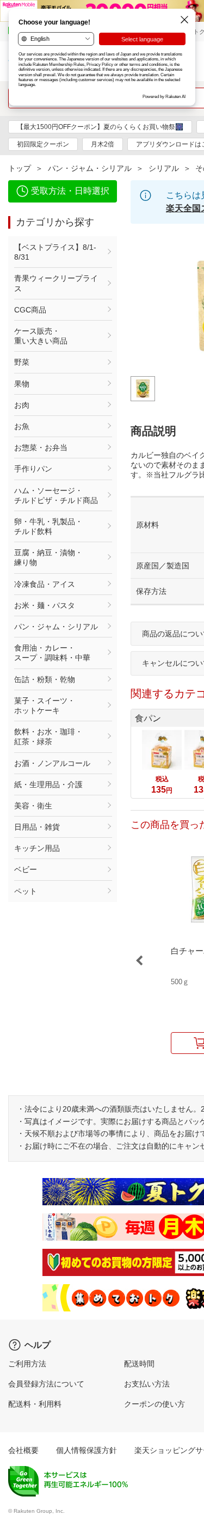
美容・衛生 (33, 805)
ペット (25, 891)
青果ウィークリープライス (56, 283)
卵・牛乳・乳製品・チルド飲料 (48, 526)
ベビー (25, 869)
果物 (21, 383)
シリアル (164, 168)
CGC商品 (30, 309)
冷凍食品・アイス (44, 584)
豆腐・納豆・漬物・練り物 (48, 557)
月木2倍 (102, 144)
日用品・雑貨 (37, 827)
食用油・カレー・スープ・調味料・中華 (52, 652)
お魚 (21, 426)
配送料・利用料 (34, 1404)
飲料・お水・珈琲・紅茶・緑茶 (48, 736)
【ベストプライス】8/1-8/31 (55, 252)
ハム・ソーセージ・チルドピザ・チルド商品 (56, 495)
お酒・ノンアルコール (52, 763)
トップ (19, 168)
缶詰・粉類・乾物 (44, 679)
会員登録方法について (46, 1383)
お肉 (21, 405)
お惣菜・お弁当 (40, 447)
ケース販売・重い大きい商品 (40, 336)
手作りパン (33, 468)
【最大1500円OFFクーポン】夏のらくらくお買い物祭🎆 (100, 127)
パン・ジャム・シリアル (90, 168)
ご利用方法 (27, 1363)
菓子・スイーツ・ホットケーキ (44, 705)
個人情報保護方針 (86, 1450)
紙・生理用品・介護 (48, 784)
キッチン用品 (37, 848)
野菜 (21, 362)
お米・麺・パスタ (44, 605)
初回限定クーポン (43, 144)
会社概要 (23, 1450)
